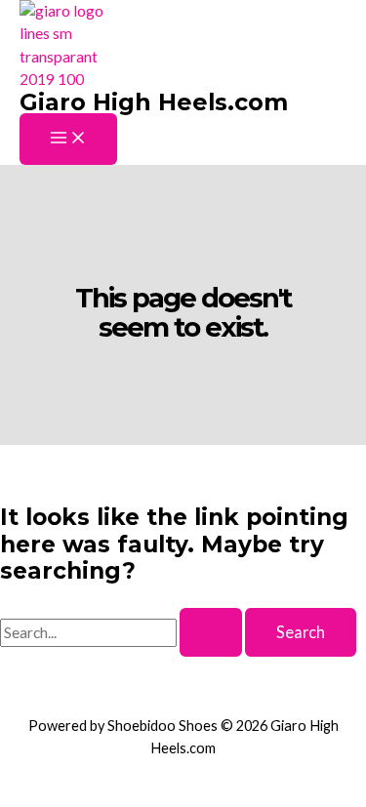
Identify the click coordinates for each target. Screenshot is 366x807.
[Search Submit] (211, 632)
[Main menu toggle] (68, 138)
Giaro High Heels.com (154, 102)
